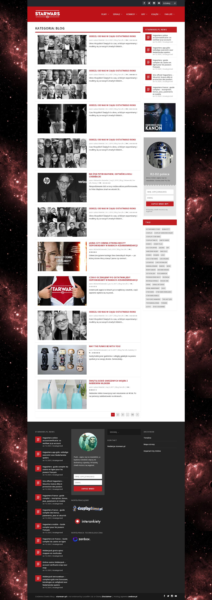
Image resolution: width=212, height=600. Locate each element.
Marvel (162, 266)
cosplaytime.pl (152, 240)
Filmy (104, 14)
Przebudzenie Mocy (153, 277)
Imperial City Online (152, 451)
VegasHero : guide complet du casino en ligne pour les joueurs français (162, 63)
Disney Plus (158, 244)
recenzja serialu (152, 281)
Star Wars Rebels (152, 295)
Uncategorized (168, 42)
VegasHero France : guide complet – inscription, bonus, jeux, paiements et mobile (163, 90)
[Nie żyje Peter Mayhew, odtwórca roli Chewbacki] (62, 187)
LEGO (163, 255)
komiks (148, 255)
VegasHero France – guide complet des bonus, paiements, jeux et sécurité (54, 513)
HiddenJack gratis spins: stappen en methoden (53, 551)
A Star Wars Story (153, 229)
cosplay (149, 233)
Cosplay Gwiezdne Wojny (163, 233)
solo (163, 288)
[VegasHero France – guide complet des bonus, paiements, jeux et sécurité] (38, 512)
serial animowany (152, 288)
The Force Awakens (153, 299)
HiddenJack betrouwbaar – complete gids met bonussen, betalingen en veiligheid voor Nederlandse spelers (55, 580)
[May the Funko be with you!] (62, 359)
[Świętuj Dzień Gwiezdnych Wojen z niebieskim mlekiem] (62, 394)
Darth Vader (164, 240)
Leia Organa (164, 259)
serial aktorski (158, 284)
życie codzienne (159, 307)
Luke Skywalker (161, 262)
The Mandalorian (152, 303)
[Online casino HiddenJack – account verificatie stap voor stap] (38, 564)
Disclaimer (107, 596)
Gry (143, 14)
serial (148, 284)
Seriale (116, 14)
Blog (116, 40)
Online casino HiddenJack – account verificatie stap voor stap (55, 565)
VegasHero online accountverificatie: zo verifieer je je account (162, 37)
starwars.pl (61, 596)
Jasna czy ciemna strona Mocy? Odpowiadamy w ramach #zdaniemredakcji (113, 244)
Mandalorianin (151, 266)
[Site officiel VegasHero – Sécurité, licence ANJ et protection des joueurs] (148, 77)
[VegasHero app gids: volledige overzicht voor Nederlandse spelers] (148, 50)
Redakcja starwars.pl (116, 446)
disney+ (149, 244)
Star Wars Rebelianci (163, 292)
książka (156, 255)
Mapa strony (149, 444)
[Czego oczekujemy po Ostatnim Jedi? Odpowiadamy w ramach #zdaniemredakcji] (62, 291)
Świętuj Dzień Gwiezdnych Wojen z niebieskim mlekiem (108, 382)
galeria (161, 248)
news (169, 266)
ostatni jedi (150, 273)
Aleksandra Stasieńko (101, 180)
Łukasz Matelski (99, 40)
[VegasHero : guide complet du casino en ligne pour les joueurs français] (148, 62)
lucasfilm (149, 262)
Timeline (147, 438)
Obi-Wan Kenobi (163, 270)
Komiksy (130, 14)
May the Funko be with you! (105, 346)
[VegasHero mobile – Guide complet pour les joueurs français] (38, 526)
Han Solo (163, 251)
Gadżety (131, 350)
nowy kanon (150, 270)
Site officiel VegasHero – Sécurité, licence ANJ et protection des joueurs (163, 77)
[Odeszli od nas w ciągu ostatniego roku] (62, 49)
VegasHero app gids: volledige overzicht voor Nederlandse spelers (163, 50)
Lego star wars (152, 259)
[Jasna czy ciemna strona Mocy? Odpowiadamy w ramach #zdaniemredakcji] (62, 256)
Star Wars (150, 292)
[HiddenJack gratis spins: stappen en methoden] (38, 552)
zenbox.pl (132, 596)
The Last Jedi (167, 299)
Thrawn (164, 303)
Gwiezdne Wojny (152, 251)
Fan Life (168, 14)
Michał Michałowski (100, 249)
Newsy (94, 183)
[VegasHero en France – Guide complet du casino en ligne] (38, 541)
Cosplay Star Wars (153, 236)
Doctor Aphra (151, 248)
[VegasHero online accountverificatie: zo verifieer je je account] (148, 37)
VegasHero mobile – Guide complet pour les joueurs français (54, 527)
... (127, 414)
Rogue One (164, 281)
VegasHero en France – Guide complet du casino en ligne (55, 540)
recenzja (166, 277)
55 (132, 414)
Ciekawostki (128, 180)
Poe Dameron (162, 273)
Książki (154, 14)
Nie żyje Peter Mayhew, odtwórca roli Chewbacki (110, 175)
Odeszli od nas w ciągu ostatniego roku (112, 36)
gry (167, 248)
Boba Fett (166, 229)
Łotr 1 (148, 307)
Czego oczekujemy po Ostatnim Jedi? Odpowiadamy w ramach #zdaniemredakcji (113, 278)
